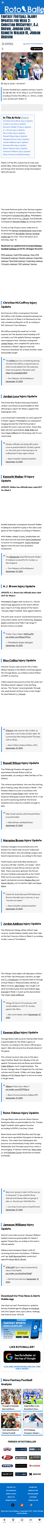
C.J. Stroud (20, 694)
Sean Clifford (11, 433)
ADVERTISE (33, 1487)
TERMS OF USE (33, 1500)
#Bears (9, 1086)
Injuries (34, 264)
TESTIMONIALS (11, 1490)
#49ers (12, 360)
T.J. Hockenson (11, 979)
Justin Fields (17, 793)
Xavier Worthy (7, 883)
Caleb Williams (7, 1066)
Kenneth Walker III (20, 221)
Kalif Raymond (15, 1256)
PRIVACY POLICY (11, 1500)
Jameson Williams (14, 1224)
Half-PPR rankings (21, 255)
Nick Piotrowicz (34, 44)
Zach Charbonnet (33, 539)
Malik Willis (29, 430)
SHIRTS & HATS (11, 1494)
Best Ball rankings (17, 261)
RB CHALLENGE (33, 1494)
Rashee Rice (30, 880)
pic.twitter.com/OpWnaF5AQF (19, 1273)
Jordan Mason (7, 343)
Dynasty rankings (9, 264)
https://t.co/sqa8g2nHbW (16, 373)
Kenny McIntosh (32, 542)
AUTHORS (33, 1497)
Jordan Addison (13, 923)
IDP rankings (23, 264)
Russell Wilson (12, 763)
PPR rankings (6, 255)
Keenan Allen (11, 1032)
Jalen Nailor (19, 985)
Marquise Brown (13, 840)
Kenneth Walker (13, 476)
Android (35, 1308)
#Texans (9, 730)
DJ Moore (16, 1075)
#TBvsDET (10, 1267)
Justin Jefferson (17, 995)
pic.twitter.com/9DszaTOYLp (18, 637)
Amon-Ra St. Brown (17, 1259)
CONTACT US (11, 1487)
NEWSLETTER (33, 1490)
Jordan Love (11, 396)
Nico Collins (10, 660)
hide (25, 117)
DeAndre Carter (14, 1152)
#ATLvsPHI (28, 634)
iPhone (25, 1308)
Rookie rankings (26, 258)
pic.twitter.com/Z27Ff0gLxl (17, 1089)
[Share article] (2, 48)
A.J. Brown (24, 218)
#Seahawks (14, 557)
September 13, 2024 (14, 381)
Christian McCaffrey (21, 215)
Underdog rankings (34, 261)
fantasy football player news (24, 230)
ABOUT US (11, 1497)
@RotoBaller (38, 49)
